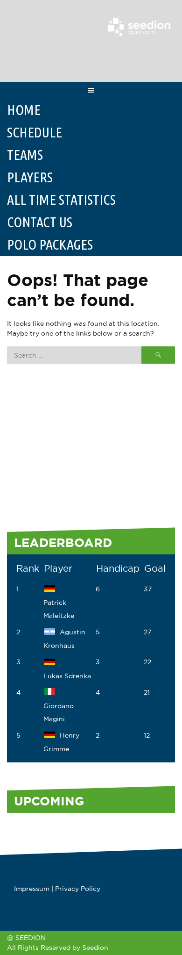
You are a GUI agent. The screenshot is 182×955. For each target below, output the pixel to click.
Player (58, 568)
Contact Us (39, 222)
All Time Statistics (61, 200)
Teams (25, 155)
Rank (27, 568)
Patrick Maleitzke (58, 609)
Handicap (118, 568)
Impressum (31, 888)
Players (30, 177)
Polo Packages (50, 244)
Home (24, 110)
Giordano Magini (58, 712)
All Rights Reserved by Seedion (57, 947)
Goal (155, 568)
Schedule (34, 132)
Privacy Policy (77, 888)
